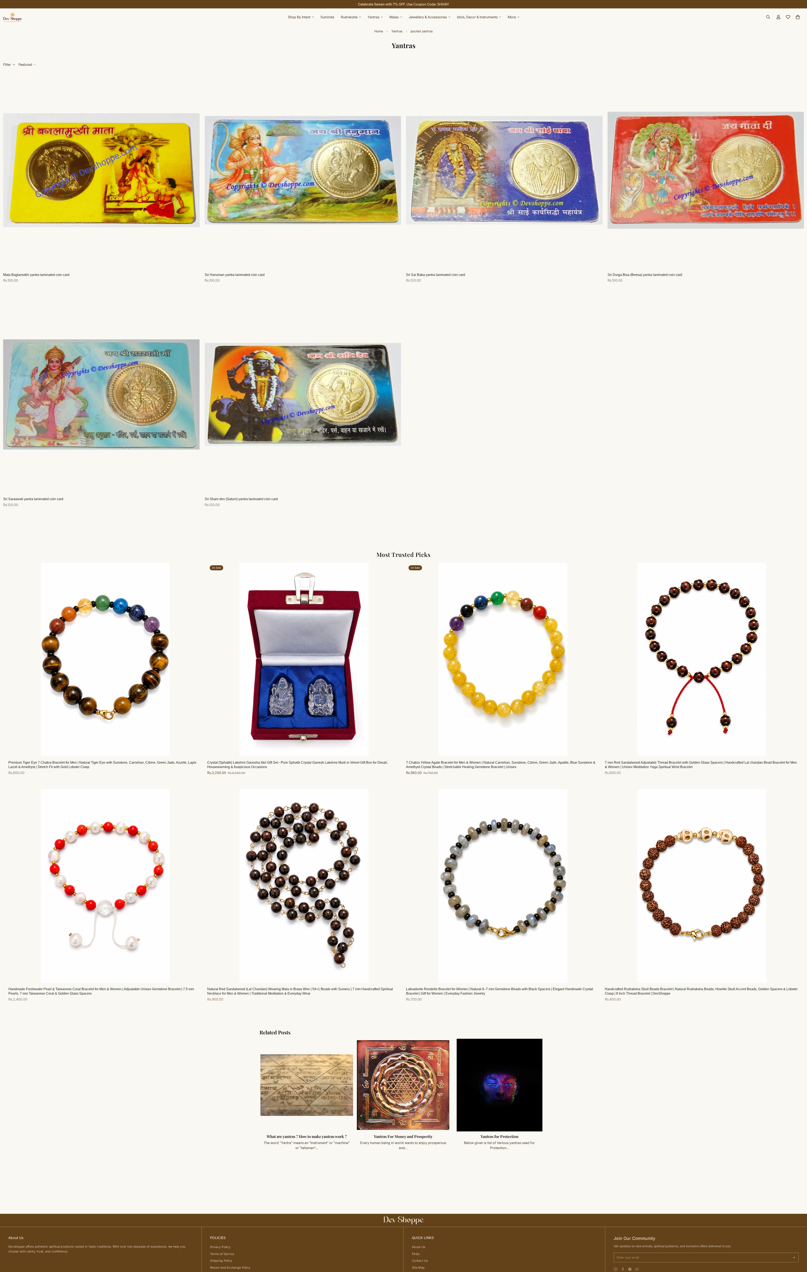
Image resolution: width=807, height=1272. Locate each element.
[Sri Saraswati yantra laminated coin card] (101, 394)
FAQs (415, 1254)
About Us (418, 1247)
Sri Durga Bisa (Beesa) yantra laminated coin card (645, 275)
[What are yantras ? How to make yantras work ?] (306, 1085)
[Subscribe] (793, 1257)
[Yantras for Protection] (499, 1085)
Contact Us (420, 1260)
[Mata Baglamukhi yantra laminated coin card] (101, 170)
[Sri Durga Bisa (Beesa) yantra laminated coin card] (706, 170)
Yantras (373, 17)
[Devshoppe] (12, 17)
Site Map (418, 1267)
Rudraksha (349, 17)
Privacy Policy (220, 1247)
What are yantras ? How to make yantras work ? (307, 1136)
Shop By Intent (299, 17)
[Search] (768, 17)
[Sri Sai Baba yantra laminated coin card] (504, 170)
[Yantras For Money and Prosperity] (403, 1085)
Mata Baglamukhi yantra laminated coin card (36, 275)
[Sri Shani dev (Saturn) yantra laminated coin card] (303, 394)
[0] (798, 17)
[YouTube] (637, 1269)
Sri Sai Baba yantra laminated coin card (435, 275)
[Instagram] (615, 1269)
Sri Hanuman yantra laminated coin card (235, 275)
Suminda (327, 17)
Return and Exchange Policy (230, 1267)
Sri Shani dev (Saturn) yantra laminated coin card (241, 499)
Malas (394, 17)
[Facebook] (623, 1269)
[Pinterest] (630, 1269)
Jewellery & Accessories (428, 17)
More (512, 17)
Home (378, 31)
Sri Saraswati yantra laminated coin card (33, 499)
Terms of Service (222, 1254)
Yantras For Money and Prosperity (403, 1136)
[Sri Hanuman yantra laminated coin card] (303, 170)
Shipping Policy (221, 1260)
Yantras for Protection (499, 1136)
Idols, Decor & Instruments (477, 17)
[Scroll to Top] (799, 1249)
